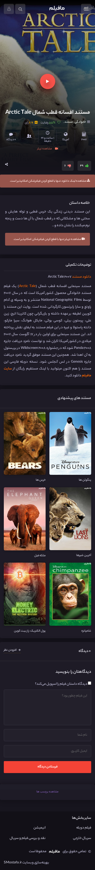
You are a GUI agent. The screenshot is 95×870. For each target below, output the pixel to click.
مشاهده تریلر (44, 149)
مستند (68, 122)
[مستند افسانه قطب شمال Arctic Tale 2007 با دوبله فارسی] (43, 56)
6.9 (31, 122)
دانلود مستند (81, 277)
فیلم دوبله (83, 828)
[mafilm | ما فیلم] (57, 9)
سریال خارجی (82, 838)
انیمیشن (39, 828)
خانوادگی (80, 122)
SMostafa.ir (13, 863)
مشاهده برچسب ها (47, 792)
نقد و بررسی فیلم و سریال (28, 838)
